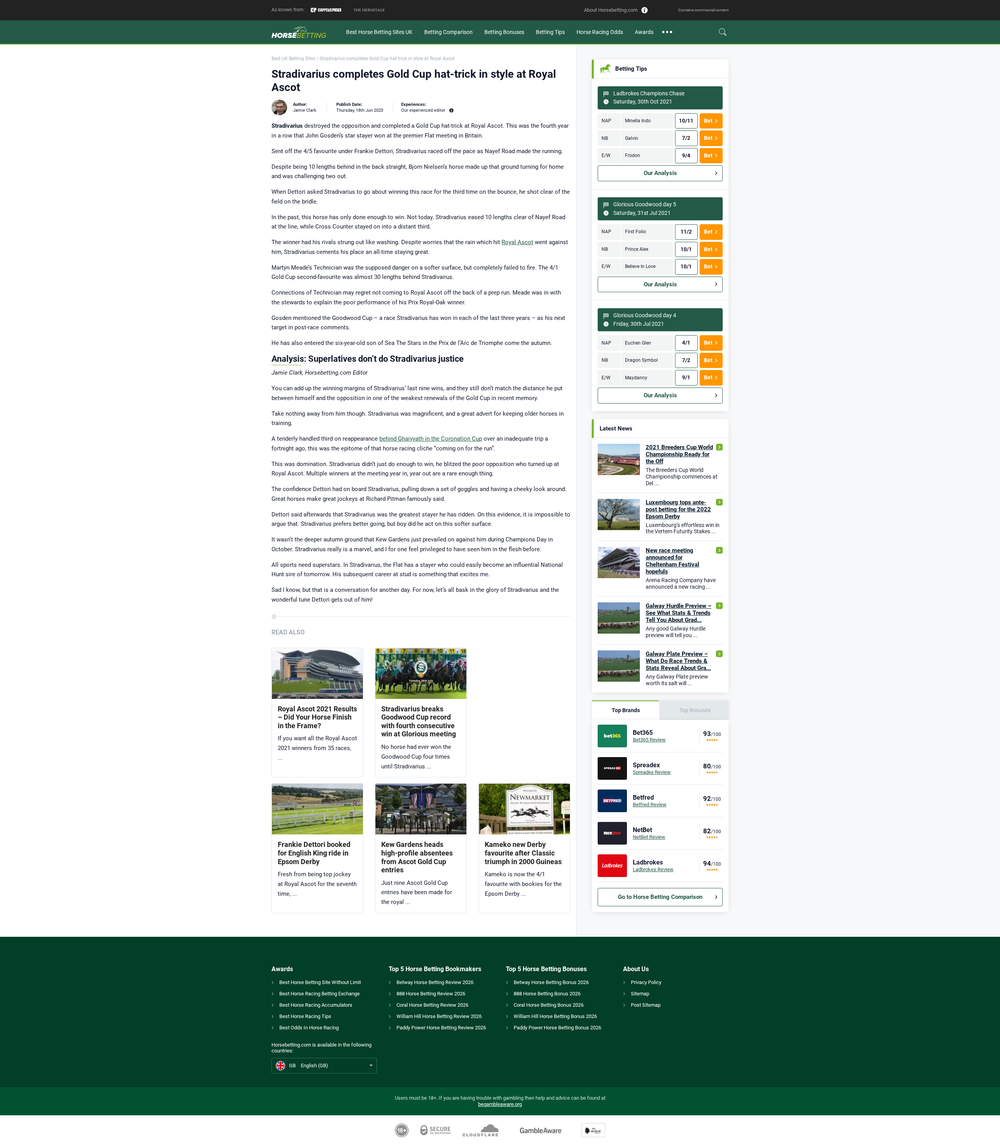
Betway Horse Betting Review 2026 (434, 982)
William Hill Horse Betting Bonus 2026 (555, 1016)
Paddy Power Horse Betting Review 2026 (441, 1028)
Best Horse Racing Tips (305, 1016)
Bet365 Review (649, 740)
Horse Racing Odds (600, 32)
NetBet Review (649, 837)
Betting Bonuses (504, 32)
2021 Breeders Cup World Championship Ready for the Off (679, 454)
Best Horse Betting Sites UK (379, 32)
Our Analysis (660, 173)
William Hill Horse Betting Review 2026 (439, 1016)
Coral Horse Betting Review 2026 (432, 1005)
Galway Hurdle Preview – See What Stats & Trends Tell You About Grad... (678, 612)
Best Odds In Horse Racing (309, 1028)
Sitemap (640, 994)
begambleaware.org (500, 1104)
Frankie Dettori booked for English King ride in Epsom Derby (314, 852)
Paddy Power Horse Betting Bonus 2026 (557, 1028)
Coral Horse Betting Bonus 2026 (549, 1005)
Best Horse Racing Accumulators (315, 1005)
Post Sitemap (646, 1005)
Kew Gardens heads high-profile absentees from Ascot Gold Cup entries (417, 857)
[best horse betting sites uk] (305, 32)
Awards (644, 32)
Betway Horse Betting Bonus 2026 (551, 982)
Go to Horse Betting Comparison (660, 896)
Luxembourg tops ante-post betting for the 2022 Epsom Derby (678, 509)
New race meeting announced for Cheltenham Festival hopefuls (672, 561)
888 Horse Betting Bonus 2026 (547, 994)
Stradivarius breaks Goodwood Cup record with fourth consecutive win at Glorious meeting (418, 721)
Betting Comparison (448, 32)
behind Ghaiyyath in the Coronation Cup (430, 438)
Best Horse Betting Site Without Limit (320, 982)
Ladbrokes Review (653, 869)
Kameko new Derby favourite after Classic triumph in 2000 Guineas (523, 852)
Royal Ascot (517, 242)
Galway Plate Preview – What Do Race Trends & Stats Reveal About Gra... (678, 661)
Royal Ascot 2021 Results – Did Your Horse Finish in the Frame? (317, 717)
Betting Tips (550, 32)
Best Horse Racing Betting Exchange (319, 994)
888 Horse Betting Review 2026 (430, 994)
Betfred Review (649, 804)
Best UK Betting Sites (293, 58)
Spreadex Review (652, 772)
